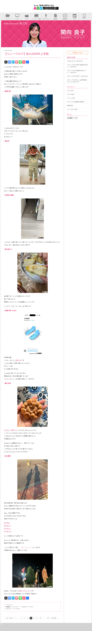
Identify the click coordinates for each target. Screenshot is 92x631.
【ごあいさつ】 (71, 61)
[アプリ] (84, 19)
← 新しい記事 (8, 618)
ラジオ (69, 94)
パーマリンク (9, 604)
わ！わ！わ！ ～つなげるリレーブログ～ (23, 606)
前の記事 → (54, 618)
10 (40, 618)
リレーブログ (16, 608)
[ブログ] (74, 19)
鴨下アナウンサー (25, 591)
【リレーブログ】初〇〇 (74, 76)
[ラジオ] (27, 19)
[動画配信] (65, 19)
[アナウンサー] (46, 19)
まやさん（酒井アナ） (11, 430)
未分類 (69, 105)
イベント (69, 98)
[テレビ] (17, 19)
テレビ (69, 90)
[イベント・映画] (36, 19)
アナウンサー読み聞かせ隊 (74, 101)
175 (48, 618)
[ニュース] (7, 19)
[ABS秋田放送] (46, 9)
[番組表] (55, 19)
